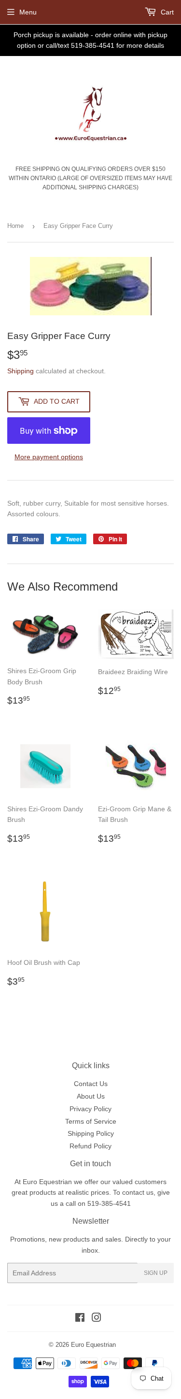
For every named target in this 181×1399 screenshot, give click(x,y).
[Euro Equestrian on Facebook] (80, 1319)
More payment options (48, 457)
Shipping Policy (91, 1133)
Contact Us (91, 1084)
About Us (91, 1096)
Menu (28, 12)
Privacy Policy (90, 1109)
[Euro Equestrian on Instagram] (96, 1319)
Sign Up (155, 1273)
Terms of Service (90, 1121)
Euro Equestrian (93, 1344)
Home (15, 225)
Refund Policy (90, 1146)
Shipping (20, 371)
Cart (166, 12)
